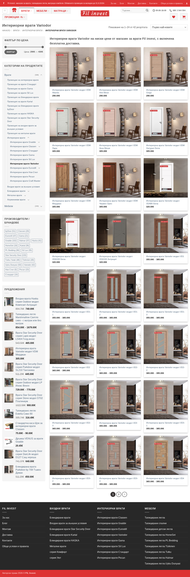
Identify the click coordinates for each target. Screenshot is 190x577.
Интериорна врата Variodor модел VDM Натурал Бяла (165, 146)
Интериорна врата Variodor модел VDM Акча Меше (118, 146)
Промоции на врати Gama (20, 88)
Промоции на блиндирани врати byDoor (23, 107)
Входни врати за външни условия (23, 186)
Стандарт (11, 274)
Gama (23, 236)
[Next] (124, 494)
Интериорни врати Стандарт (24, 150)
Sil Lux (27, 250)
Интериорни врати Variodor (24, 163)
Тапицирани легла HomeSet (160, 535)
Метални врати (14, 195)
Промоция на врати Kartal (20, 101)
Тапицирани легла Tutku (158, 552)
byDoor (10, 231)
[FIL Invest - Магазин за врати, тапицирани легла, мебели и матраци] (95, 13)
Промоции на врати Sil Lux (20, 93)
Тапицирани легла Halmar (159, 557)
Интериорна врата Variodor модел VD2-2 (165, 368)
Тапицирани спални (156, 523)
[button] (187, 3)
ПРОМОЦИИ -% (14, 17)
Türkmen (28, 260)
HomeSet (11, 245)
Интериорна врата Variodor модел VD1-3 (165, 313)
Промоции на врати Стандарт (21, 84)
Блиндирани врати (16, 191)
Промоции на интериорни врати (23, 80)
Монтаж (131, 3)
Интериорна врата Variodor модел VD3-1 (165, 424)
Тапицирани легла (155, 517)
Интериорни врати (32, 30)
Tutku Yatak (12, 260)
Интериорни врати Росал (22, 176)
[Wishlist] (174, 16)
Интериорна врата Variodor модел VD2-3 (71, 424)
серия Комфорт (58, 552)
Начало (6, 30)
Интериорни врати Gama (22, 155)
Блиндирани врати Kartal (63, 535)
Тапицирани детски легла (159, 529)
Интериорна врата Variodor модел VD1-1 (71, 313)
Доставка (142, 3)
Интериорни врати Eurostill (23, 168)
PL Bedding (12, 250)
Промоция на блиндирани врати (23, 97)
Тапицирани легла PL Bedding (161, 540)
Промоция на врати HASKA (20, 113)
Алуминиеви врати (16, 199)
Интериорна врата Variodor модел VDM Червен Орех (118, 202)
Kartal (24, 245)
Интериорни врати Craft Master (25, 181)
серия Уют (55, 557)
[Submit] (147, 10)
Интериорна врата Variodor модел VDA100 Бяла (69, 257)
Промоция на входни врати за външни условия (22, 127)
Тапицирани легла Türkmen (160, 546)
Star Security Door (15, 255)
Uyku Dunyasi (13, 265)
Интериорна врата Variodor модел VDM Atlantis (71, 91)
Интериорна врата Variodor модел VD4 (165, 478)
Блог (122, 3)
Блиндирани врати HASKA (64, 540)
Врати (25, 11)
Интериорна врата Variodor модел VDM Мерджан (71, 202)
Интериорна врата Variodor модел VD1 (165, 256)
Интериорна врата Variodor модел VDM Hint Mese (118, 91)
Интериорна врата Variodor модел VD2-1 (118, 368)
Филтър (11, 52)
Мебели (42, 11)
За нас (114, 3)
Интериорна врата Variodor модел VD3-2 (71, 479)
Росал (24, 270)
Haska (36, 241)
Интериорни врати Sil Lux (22, 159)
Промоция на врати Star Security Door (23, 119)
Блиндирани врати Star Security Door (70, 529)
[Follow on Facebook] (4, 3)
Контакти (153, 3)
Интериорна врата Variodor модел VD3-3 (118, 479)
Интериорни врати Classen (23, 146)
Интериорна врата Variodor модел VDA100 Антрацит (116, 257)
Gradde (10, 241)
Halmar (24, 241)
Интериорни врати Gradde (23, 142)
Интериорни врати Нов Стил (24, 172)
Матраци (60, 11)
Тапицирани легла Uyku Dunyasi (162, 563)
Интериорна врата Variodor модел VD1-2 (118, 313)
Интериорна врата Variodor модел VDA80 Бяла (162, 202)
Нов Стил (11, 270)
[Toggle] (41, 75)
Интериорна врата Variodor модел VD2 (71, 367)
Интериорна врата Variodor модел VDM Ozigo (165, 91)
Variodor (29, 265)
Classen (23, 231)
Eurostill (10, 236)
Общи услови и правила (172, 3)
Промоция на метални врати (21, 133)
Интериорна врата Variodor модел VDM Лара (71, 146)
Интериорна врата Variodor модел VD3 (118, 423)
